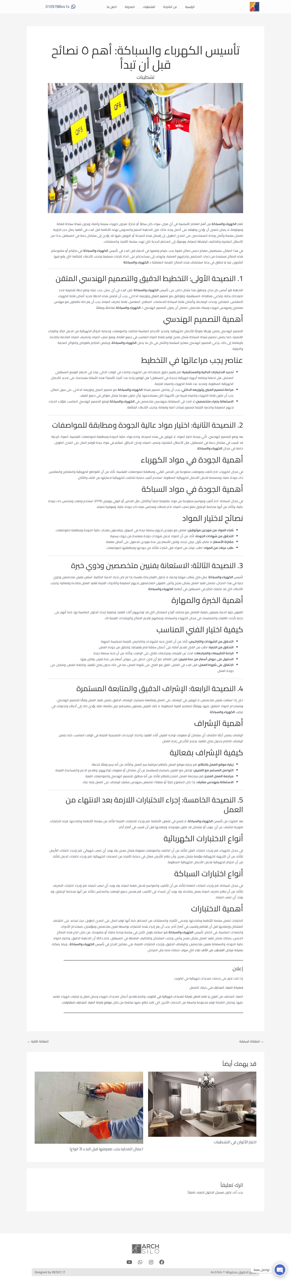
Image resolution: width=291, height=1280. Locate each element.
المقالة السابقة (251, 1041)
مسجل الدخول (214, 1192)
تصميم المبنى (160, 296)
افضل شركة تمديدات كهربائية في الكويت (174, 996)
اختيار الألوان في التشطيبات (235, 1142)
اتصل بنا (112, 7)
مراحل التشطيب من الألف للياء (214, 950)
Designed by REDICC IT (50, 1272)
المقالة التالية (38, 1041)
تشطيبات (145, 77)
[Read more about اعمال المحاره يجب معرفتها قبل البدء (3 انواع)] (89, 1107)
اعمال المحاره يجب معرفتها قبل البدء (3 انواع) (106, 1148)
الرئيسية (190, 7)
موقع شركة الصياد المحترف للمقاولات (87, 1002)
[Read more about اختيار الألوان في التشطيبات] (202, 1104)
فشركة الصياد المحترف (228, 987)
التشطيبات (149, 7)
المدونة (130, 7)
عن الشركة (170, 7)
